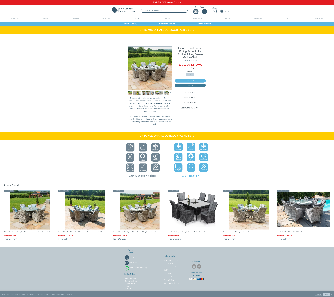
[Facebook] (199, 266)
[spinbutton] (190, 74)
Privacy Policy (69, 294)
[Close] (332, 294)
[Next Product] (333, 210)
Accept (326, 294)
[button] (214, 10)
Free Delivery (190, 68)
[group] (167, 215)
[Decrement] (188, 74)
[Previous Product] (1, 210)
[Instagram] (194, 266)
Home (130, 40)
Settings (318, 294)
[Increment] (193, 74)
